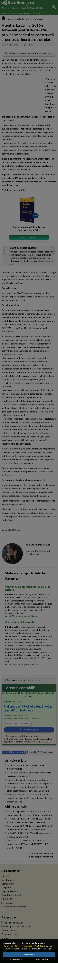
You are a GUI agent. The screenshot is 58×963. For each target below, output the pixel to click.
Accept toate (29, 955)
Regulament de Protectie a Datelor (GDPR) (22, 946)
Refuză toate (42, 959)
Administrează (16, 959)
